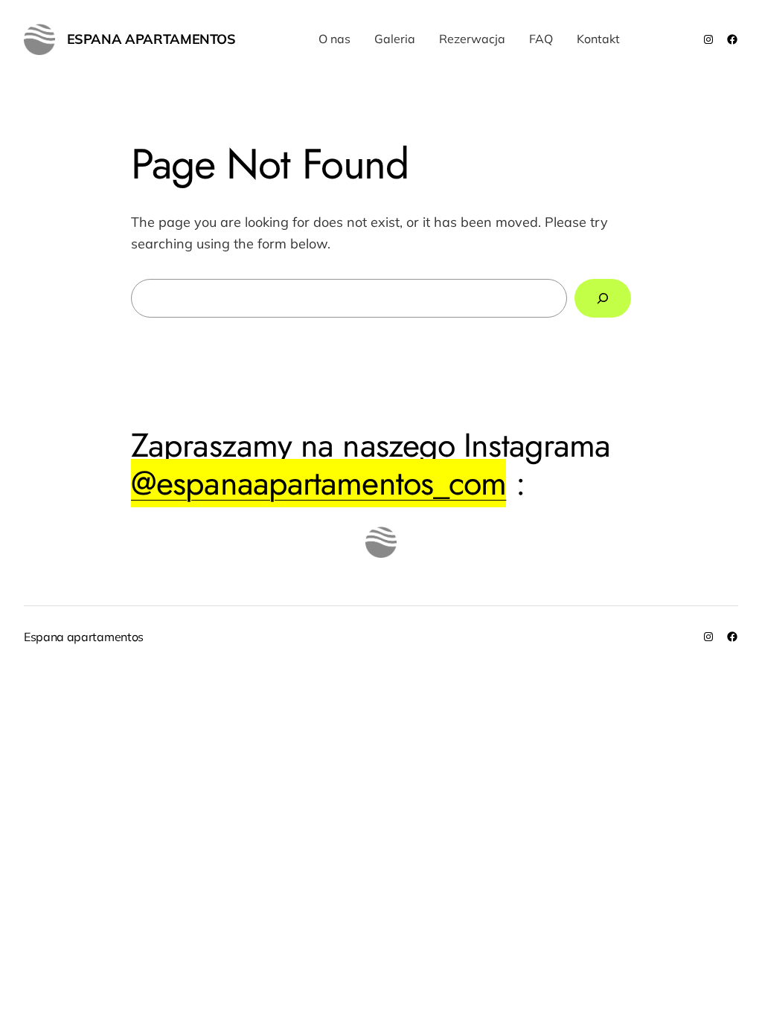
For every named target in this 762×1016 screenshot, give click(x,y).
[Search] (602, 298)
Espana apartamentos (151, 39)
